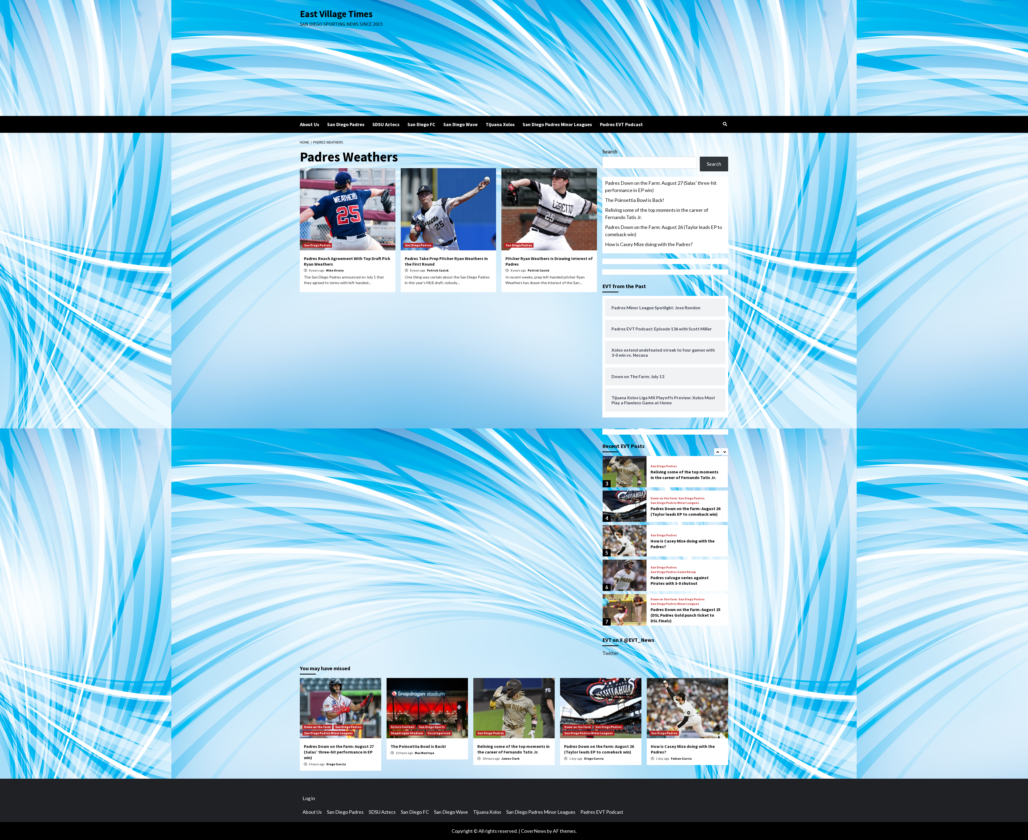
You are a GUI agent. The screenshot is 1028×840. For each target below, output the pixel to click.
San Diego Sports (432, 727)
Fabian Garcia (681, 758)
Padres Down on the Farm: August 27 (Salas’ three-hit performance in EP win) (661, 186)
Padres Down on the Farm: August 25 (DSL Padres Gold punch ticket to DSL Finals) (685, 615)
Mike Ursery (335, 270)
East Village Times (336, 14)
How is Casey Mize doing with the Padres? (649, 244)
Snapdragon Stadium (407, 733)
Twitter (610, 653)
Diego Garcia (336, 764)
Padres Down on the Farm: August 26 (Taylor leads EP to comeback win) (663, 230)
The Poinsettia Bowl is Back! (634, 200)
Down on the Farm (664, 498)
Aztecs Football (402, 727)
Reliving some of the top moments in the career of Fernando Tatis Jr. (656, 213)
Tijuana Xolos (500, 124)
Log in (309, 798)
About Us (309, 124)
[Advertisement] (514, 75)
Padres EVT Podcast (621, 124)
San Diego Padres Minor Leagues (557, 124)
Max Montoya (424, 753)
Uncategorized (439, 733)
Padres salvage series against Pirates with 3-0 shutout (680, 580)
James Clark (510, 758)
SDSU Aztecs (385, 124)
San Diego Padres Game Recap (673, 572)
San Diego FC (421, 124)
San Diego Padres (345, 124)
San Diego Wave (460, 124)
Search (609, 152)
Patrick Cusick (438, 270)
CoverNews (533, 831)
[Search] (724, 124)
